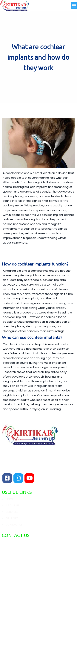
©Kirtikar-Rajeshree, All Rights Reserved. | (38, 639)
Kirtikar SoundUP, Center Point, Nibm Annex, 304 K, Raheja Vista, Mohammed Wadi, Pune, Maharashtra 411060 (34, 553)
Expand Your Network (38, 645)
